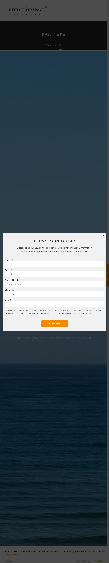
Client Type (10, 290)
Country (9, 300)
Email (8, 270)
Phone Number (13, 280)
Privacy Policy (29, 313)
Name (8, 260)
